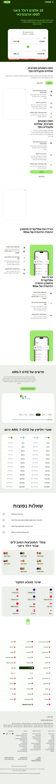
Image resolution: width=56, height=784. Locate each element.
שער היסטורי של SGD (38, 726)
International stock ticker (21, 738)
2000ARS (22, 478)
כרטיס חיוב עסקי (37, 746)
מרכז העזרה (51, 744)
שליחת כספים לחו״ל (36, 733)
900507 (24, 770)
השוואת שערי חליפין (23, 744)
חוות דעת (52, 746)
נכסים (39, 741)
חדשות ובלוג (24, 733)
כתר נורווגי (15, 613)
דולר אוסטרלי (31, 592)
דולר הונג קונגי (48, 599)
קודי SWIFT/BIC (23, 740)
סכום (44, 37)
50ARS (22, 458)
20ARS (22, 454)
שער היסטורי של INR (18, 725)
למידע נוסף (40, 83)
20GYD (48, 454)
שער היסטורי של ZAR (48, 726)
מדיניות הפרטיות (23, 757)
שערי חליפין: (50, 716)
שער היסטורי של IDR (8, 726)
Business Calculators (22, 751)
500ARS (22, 470)
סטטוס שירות (51, 740)
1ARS (23, 442)
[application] (14, 406)
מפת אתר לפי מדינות (22, 759)
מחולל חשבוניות (23, 749)
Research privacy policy (21, 735)
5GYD (48, 446)
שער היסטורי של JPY (38, 725)
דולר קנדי (49, 606)
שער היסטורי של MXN (16, 723)
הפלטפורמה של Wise (36, 743)
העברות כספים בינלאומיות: (47, 720)
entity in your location (35, 773)
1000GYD (47, 474)
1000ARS (22, 474)
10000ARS (21, 486)
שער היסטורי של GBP (26, 723)
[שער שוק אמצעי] (23, 32)
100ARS (22, 462)
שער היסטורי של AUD (37, 723)
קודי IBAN (25, 741)
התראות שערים (23, 743)
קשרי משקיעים (51, 741)
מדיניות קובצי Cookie (9, 757)
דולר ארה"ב (15, 592)
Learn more (49, 419)
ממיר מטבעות (24, 736)
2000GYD (47, 478)
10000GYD (47, 486)
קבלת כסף (38, 740)
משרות (52, 738)
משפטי (39, 757)
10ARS (22, 450)
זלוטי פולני (32, 606)
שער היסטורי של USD (28, 726)
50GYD (48, 458)
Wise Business (37, 744)
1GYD (48, 442)
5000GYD (47, 482)
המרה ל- (44, 50)
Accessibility (51, 747)
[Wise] (49, 2)
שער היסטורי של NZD (8, 725)
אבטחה (52, 735)
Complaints (38, 759)
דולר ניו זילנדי (31, 599)
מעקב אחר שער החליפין (28, 388)
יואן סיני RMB (15, 606)
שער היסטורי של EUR (48, 725)
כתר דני (33, 613)
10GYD (48, 450)
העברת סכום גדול (37, 738)
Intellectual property (36, 760)
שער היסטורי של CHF (17, 726)
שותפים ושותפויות (50, 743)
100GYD (47, 462)
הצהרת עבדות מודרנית (9, 759)
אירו (51, 592)
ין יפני (50, 613)
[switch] (28, 46)
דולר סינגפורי (15, 599)
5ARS (23, 446)
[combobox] (15, 41)
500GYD (47, 470)
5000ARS (22, 482)
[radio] (49, 415)
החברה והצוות (51, 733)
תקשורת (52, 736)
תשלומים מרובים (37, 747)
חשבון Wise (38, 735)
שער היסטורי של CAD (28, 725)
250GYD (47, 466)
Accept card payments (35, 749)
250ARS (22, 466)
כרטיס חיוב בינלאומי (36, 736)
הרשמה (7, 2)
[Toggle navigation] (3, 2)
